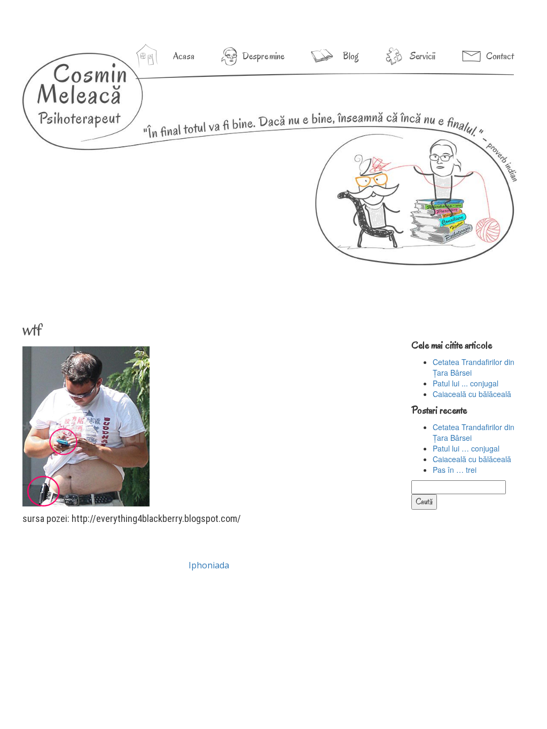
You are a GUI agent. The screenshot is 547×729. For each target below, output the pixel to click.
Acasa (183, 56)
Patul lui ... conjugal (465, 383)
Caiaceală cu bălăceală (472, 394)
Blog (351, 56)
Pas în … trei (454, 469)
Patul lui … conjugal (466, 448)
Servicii (422, 56)
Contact (500, 56)
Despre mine (263, 56)
